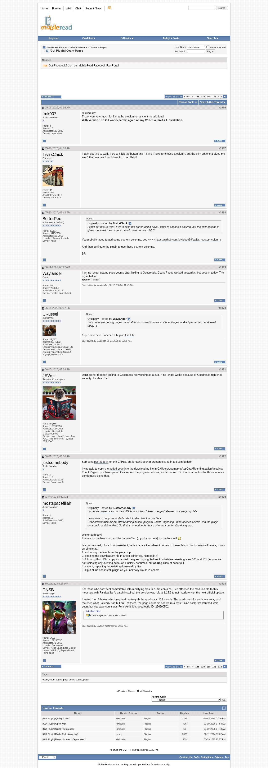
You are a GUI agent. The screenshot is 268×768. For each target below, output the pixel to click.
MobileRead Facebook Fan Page (98, 65)
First (187, 96)
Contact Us (185, 757)
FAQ (196, 757)
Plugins (103, 47)
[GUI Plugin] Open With (54, 723)
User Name (180, 47)
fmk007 (49, 113)
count (45, 679)
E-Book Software (78, 47)
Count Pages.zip (98, 615)
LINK (105, 559)
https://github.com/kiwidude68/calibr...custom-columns (189, 239)
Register (54, 38)
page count (69, 679)
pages (79, 679)
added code (117, 468)
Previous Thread (126, 691)
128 (197, 96)
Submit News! (93, 8)
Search (211, 38)
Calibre (93, 47)
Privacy (219, 757)
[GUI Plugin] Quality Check (56, 718)
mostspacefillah (57, 503)
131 (214, 96)
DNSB (48, 589)
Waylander (52, 273)
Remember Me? (218, 47)
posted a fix (101, 461)
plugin (86, 679)
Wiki (68, 8)
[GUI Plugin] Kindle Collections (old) (60, 734)
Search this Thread (211, 102)
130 (208, 96)
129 (203, 96)
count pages (55, 679)
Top (227, 757)
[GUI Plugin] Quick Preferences (59, 729)
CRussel (50, 314)
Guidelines (88, 38)
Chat (78, 8)
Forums (56, 8)
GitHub (129, 335)
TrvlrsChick (53, 154)
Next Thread (143, 691)
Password (180, 51)
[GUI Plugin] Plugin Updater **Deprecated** (64, 739)
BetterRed (52, 218)
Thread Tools (186, 102)
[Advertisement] (134, 81)
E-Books (126, 38)
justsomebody (55, 462)
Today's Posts (171, 38)
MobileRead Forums (56, 47)
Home (44, 8)
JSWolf (49, 375)
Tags (45, 674)
